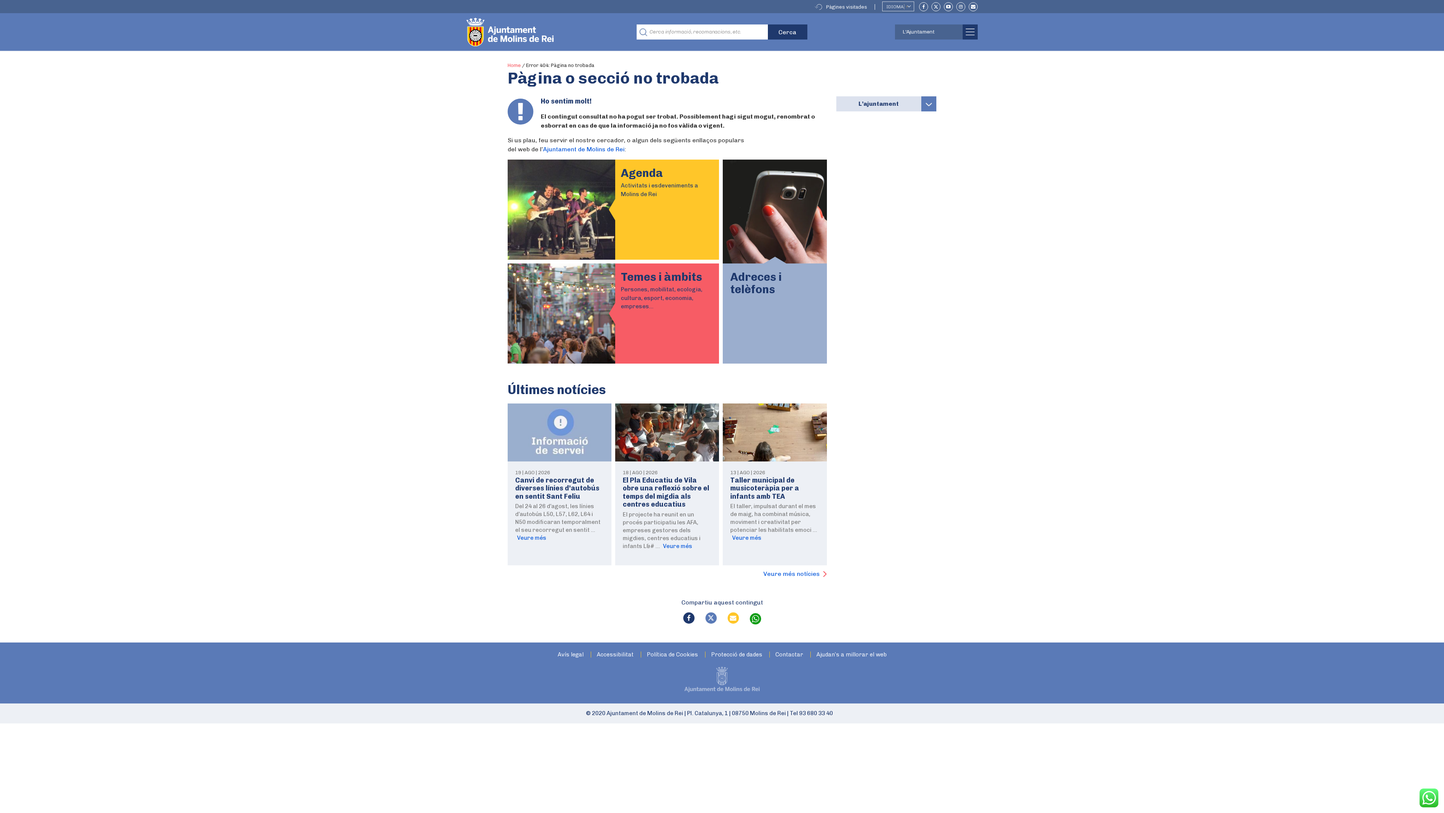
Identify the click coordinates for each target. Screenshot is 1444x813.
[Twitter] (935, 6)
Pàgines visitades (846, 7)
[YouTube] (948, 6)
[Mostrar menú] (928, 103)
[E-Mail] (973, 6)
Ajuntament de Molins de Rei (584, 149)
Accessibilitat (615, 655)
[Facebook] (923, 6)
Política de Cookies (672, 655)
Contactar (789, 655)
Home (514, 65)
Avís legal (571, 655)
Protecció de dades (736, 655)
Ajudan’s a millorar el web (851, 655)
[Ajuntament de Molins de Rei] (537, 32)
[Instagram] (960, 6)
